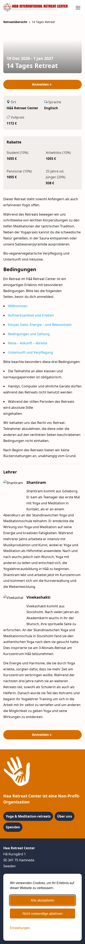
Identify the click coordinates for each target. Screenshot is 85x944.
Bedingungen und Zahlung (29, 334)
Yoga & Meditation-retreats (28, 816)
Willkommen (18, 306)
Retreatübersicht (15, 22)
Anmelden (41, 84)
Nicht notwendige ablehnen (42, 913)
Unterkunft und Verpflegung (30, 352)
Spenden (13, 827)
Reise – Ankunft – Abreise (27, 343)
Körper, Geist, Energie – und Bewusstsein (40, 324)
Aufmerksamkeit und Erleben (31, 315)
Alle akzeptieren (42, 900)
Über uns (64, 816)
